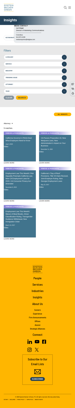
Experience (37, 313)
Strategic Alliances (37, 328)
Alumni (37, 325)
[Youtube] (37, 343)
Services (37, 284)
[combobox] (35, 57)
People (37, 278)
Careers (37, 310)
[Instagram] (29, 351)
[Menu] (69, 8)
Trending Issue (11, 77)
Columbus (19, 35)
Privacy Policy (21, 399)
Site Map (6, 399)
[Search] (65, 7)
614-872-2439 (20, 37)
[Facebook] (44, 343)
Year (7, 91)
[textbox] (35, 57)
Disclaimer (12, 399)
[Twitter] (37, 351)
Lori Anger (20, 28)
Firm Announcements (37, 317)
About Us (37, 304)
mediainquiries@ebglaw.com (25, 39)
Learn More (9, 163)
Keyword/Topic (11, 37)
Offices (37, 321)
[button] (72, 84)
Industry (9, 71)
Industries (37, 291)
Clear (9, 98)
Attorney (9, 84)
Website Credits (39, 399)
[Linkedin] (29, 343)
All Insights (62, 114)
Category (9, 57)
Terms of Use (30, 399)
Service (9, 64)
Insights (37, 297)
